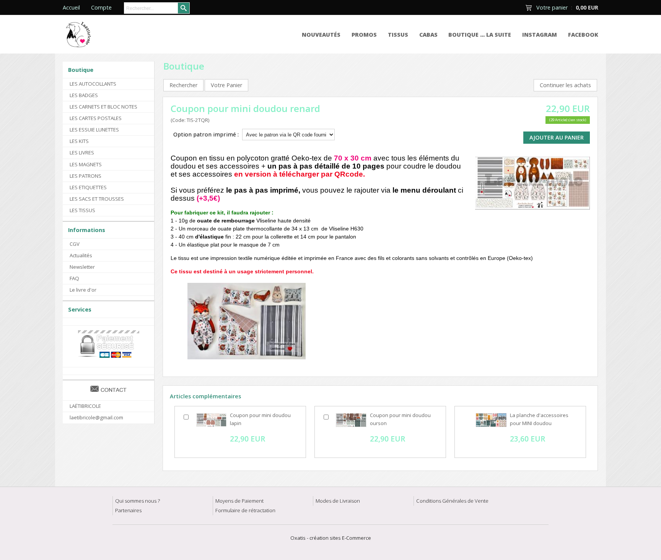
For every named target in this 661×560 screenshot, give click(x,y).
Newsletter (82, 266)
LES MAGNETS (86, 164)
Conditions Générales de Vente (452, 500)
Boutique (80, 69)
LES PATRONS (85, 175)
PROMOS (364, 34)
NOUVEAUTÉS (321, 34)
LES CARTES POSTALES (96, 118)
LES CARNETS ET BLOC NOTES (103, 106)
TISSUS (398, 34)
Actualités (81, 255)
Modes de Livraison (338, 500)
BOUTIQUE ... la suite (479, 34)
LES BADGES (84, 95)
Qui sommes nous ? (137, 500)
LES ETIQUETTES (88, 187)
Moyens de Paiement (239, 500)
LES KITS (79, 141)
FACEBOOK (583, 34)
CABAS (428, 34)
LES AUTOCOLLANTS (93, 83)
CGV (75, 243)
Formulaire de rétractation (245, 510)
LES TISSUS (82, 210)
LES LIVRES (82, 152)
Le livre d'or (83, 289)
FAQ (74, 278)
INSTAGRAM (539, 34)
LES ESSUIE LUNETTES (94, 129)
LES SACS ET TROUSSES (97, 198)
